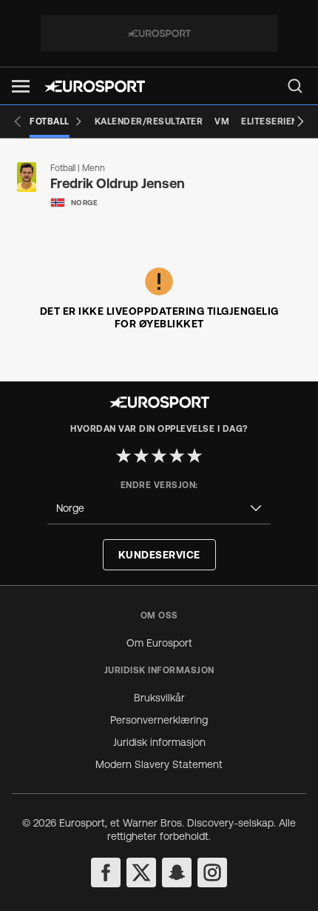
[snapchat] (177, 872)
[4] (177, 455)
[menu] (295, 85)
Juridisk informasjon (159, 742)
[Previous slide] (18, 121)
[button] (21, 86)
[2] (141, 455)
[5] (194, 455)
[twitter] (141, 872)
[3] (159, 455)
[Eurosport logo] (94, 86)
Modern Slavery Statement (159, 764)
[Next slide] (300, 121)
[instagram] (212, 872)
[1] (123, 455)
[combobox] (159, 508)
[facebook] (106, 872)
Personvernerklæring (159, 720)
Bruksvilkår (159, 698)
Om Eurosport (159, 643)
